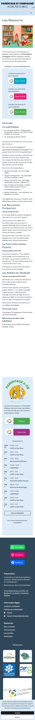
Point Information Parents (19, 481)
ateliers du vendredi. (12, 305)
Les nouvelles (8, 633)
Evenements (8, 636)
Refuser (17, 717)
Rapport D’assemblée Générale (18, 616)
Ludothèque (14, 468)
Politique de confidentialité (13, 609)
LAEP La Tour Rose (16, 448)
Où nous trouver (9, 630)
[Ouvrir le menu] (31, 13)
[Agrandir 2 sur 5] (30, 652)
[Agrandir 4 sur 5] (30, 666)
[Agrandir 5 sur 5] (30, 680)
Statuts (9, 613)
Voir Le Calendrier (17, 513)
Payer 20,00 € (20, 112)
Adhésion (21, 421)
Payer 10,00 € (20, 96)
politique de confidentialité (22, 708)
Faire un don (21, 432)
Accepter (17, 713)
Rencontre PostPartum (18, 461)
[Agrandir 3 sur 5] (13, 666)
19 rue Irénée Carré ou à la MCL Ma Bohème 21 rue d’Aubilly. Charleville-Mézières (16, 593)
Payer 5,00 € (20, 81)
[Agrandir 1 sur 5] (13, 652)
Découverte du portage (18, 487)
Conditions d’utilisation (12, 606)
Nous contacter (9, 626)
